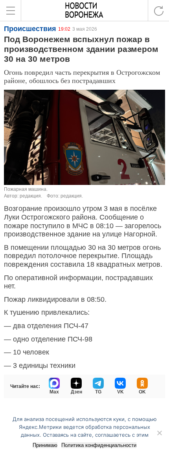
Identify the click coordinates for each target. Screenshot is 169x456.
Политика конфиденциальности (98, 445)
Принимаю (45, 445)
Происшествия (30, 29)
